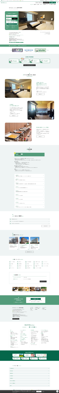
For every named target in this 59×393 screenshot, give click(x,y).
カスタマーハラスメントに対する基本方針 (24, 344)
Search (15, 18)
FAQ (37, 2)
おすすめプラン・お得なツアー (24, 337)
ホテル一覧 (11, 331)
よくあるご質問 (44, 309)
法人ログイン (56, 0)
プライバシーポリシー (44, 338)
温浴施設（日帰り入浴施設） (14, 337)
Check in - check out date (8, 14)
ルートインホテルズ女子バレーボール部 (43, 342)
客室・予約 (35, 4)
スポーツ (22, 332)
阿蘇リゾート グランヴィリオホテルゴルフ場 (14, 341)
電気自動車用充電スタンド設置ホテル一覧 (34, 338)
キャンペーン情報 (22, 338)
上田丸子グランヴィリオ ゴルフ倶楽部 (13, 343)
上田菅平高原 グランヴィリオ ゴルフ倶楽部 (14, 344)
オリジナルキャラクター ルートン (34, 334)
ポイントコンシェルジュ (34, 344)
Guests (6, 17)
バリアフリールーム (33, 336)
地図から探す (12, 332)
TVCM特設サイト (43, 337)
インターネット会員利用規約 (24, 342)
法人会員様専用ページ (23, 339)
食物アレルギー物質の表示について (34, 341)
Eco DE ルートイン (33, 332)
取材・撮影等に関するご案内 (44, 339)
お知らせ (21, 336)
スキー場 (11, 346)
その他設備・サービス (45, 4)
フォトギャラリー (44, 307)
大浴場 (38, 4)
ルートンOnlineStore (33, 335)
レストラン (41, 4)
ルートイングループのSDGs (44, 336)
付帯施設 (11, 336)
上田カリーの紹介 (33, 342)
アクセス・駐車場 (51, 4)
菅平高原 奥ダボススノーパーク (14, 347)
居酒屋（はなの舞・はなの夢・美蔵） (13, 338)
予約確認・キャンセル (47, 0)
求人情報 (42, 335)
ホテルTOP (31, 4)
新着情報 (43, 308)
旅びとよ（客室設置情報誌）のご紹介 (35, 339)
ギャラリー (41, 2)
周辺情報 (54, 4)
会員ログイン (52, 0)
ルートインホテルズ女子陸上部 (45, 341)
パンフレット (46, 2)
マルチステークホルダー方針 (44, 340)
